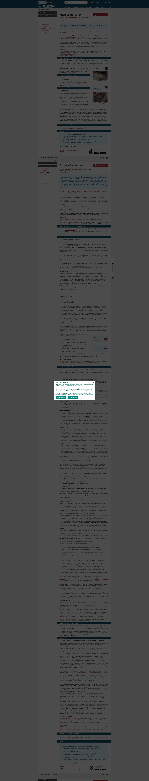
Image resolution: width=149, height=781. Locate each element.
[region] (74, 390)
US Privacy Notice (67, 385)
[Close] (93, 382)
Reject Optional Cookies (73, 397)
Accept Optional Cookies (61, 397)
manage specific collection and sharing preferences (84, 394)
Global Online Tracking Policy (77, 385)
